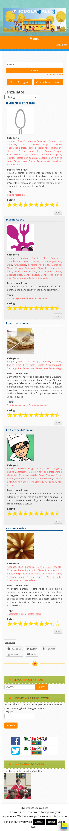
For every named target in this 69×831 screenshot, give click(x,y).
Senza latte (47, 274)
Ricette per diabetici (36, 298)
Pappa (48, 151)
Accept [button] (38, 821)
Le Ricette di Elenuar (19, 430)
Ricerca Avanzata (55, 74)
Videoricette (13, 164)
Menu (34, 38)
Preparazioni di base (37, 154)
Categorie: (13, 137)
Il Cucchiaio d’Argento (20, 102)
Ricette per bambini (26, 157)
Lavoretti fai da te (38, 264)
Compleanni (55, 141)
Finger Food (41, 471)
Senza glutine (31, 274)
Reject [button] (51, 821)
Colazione (56, 258)
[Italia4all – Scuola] (34, 31)
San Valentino (45, 478)
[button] (59, 45)
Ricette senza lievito (39, 405)
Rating (11, 199)
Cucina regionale (16, 194)
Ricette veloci (34, 613)
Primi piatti (55, 154)
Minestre (24, 475)
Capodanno (29, 141)
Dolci (23, 147)
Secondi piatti (46, 157)
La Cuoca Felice (16, 528)
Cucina (24, 144)
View (58, 212)
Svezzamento (20, 278)
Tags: (10, 191)
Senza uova (20, 161)
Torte (32, 161)
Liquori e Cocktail (17, 151)
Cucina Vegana (41, 144)
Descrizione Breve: (17, 169)
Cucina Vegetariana (51, 261)
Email (8, 711)
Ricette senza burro (17, 405)
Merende (56, 264)
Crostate (56, 361)
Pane (40, 151)
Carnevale (42, 141)
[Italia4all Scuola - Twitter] (34, 754)
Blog (20, 141)
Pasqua (57, 151)
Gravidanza (20, 264)
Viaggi (59, 368)
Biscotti (35, 258)
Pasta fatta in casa (16, 613)
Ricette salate (22, 478)
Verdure (57, 161)
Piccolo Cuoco (15, 219)
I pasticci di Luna (17, 323)
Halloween (55, 147)
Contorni (11, 144)
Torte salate (44, 161)
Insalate (57, 566)
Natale (32, 151)
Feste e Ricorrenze (38, 147)
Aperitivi (11, 468)
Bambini (24, 258)
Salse (33, 478)
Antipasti (11, 141)
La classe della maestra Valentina (23, 771)
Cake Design (32, 361)
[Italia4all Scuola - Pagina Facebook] (34, 744)
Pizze (22, 154)
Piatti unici (12, 154)
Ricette (10, 157)
